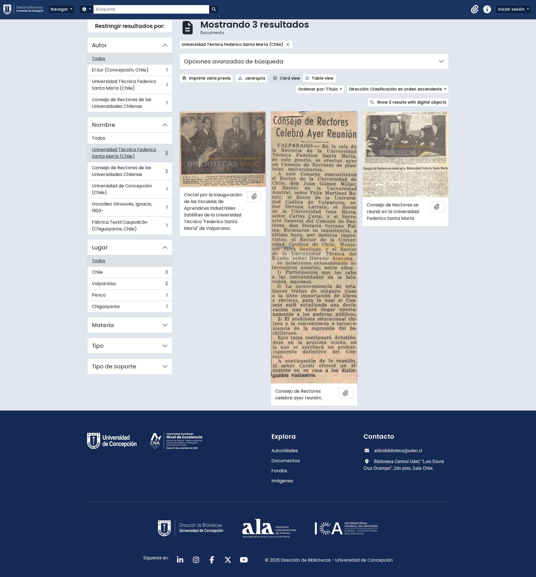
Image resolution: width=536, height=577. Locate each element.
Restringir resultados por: (129, 26)
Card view (289, 78)
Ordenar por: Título (318, 89)
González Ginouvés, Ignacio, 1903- (130, 207)
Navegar (60, 9)
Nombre (103, 125)
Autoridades (284, 450)
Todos (98, 58)
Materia (103, 325)
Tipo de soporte (114, 366)
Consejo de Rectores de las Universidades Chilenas (130, 102)
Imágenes (282, 481)
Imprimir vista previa (209, 78)
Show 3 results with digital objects (411, 102)
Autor (99, 45)
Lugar (100, 247)
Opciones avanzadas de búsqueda (233, 61)
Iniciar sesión (512, 9)
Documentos (285, 460)
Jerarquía (254, 78)
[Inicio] (25, 9)
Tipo (98, 346)
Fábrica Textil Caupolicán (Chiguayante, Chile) (130, 225)
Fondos (279, 471)
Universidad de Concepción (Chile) (130, 189)
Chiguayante (130, 307)
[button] (475, 9)
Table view (322, 78)
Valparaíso (130, 285)
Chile (130, 273)
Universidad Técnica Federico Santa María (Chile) (130, 84)
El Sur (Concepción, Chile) (130, 71)
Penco (130, 296)
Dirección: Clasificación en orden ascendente (396, 89)
